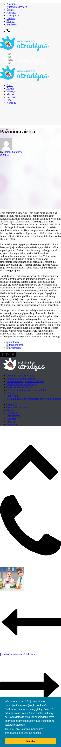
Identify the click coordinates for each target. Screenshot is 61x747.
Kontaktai (12, 24)
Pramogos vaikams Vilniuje (21, 378)
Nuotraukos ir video (17, 6)
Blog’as (10, 21)
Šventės (10, 9)
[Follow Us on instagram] (7, 356)
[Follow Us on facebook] (2, 356)
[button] (26, 725)
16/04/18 (4, 154)
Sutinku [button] (30, 741)
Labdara (11, 18)
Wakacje (11, 91)
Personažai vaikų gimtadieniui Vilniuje (27, 390)
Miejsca (10, 94)
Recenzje (11, 97)
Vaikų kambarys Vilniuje (20, 387)
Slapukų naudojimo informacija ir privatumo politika (34, 398)
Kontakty (11, 102)
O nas (10, 85)
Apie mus (11, 4)
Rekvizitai (12, 396)
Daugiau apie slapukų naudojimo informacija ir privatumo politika (24, 731)
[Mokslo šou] (24, 65)
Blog (9, 100)
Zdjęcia (10, 88)
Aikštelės (11, 12)
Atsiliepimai (13, 15)
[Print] (13, 342)
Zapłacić (11, 393)
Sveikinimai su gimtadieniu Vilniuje (25, 381)
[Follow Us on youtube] (13, 356)
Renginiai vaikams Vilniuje (21, 375)
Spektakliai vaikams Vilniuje (22, 384)
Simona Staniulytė (13, 151)
